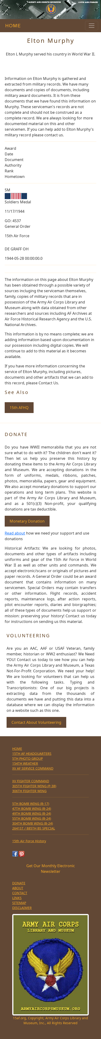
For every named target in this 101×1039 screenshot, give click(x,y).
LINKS (17, 898)
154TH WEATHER (25, 763)
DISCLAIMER (22, 907)
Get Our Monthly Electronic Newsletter (50, 868)
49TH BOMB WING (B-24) (31, 813)
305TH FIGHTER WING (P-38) (34, 786)
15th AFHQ (19, 407)
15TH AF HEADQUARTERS (31, 753)
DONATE (18, 883)
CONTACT (19, 893)
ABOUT (17, 888)
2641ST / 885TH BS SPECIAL (33, 828)
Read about (15, 533)
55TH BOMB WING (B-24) (31, 818)
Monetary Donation (27, 521)
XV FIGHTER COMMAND (30, 781)
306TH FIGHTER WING (29, 791)
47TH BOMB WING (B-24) (31, 808)
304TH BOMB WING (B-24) (32, 823)
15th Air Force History (29, 841)
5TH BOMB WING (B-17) (30, 803)
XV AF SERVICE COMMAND (32, 768)
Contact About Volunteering (36, 722)
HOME (12, 25)
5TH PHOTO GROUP (27, 758)
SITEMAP (19, 903)
